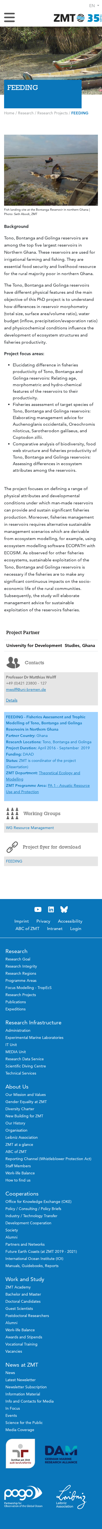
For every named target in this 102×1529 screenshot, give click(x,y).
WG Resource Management (30, 827)
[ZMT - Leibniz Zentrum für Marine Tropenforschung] (76, 18)
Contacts (34, 662)
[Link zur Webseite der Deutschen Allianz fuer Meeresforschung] (71, 1454)
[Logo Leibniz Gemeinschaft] (71, 1497)
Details (11, 700)
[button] (94, 5)
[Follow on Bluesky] (64, 910)
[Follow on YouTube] (38, 910)
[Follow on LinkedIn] (51, 910)
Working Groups (41, 813)
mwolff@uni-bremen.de (26, 689)
